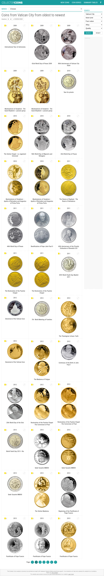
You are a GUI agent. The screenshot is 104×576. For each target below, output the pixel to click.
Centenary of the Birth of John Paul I (69, 364)
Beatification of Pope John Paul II (42, 246)
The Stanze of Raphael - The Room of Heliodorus (68, 200)
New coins (65, 2)
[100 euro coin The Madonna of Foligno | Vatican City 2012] (51, 341)
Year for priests (69, 92)
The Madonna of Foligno (42, 379)
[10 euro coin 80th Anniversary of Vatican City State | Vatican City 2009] (78, 25)
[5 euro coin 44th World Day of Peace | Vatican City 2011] (24, 208)
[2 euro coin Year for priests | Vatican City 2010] (78, 70)
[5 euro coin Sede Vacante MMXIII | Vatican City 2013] (51, 430)
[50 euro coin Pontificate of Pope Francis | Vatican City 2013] (78, 518)
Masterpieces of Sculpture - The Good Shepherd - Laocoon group (15, 110)
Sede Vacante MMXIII (42, 468)
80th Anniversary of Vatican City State (68, 64)
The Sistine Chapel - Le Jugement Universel (15, 155)
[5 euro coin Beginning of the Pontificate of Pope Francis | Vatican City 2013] (78, 473)
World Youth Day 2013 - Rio (15, 451)
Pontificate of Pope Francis (15, 556)
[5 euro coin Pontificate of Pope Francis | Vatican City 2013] (24, 518)
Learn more (71, 574)
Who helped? (55, 572)
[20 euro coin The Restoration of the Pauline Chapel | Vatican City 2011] (15, 272)
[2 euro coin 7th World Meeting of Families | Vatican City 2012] (51, 298)
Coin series (76, 2)
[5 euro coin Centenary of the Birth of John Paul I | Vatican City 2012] (78, 341)
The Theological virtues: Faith (68, 336)
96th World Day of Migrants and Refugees (41, 155)
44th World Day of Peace (15, 246)
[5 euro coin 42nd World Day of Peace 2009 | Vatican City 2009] (51, 25)
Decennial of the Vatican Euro (15, 319)
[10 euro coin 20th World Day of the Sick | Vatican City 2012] (24, 384)
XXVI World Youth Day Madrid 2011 (68, 276)
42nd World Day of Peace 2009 (42, 64)
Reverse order (18, 19)
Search (88, 33)
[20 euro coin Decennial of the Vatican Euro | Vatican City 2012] (15, 308)
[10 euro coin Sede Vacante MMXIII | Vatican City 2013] (78, 430)
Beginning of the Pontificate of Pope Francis (69, 512)
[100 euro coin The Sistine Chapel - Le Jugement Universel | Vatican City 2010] (24, 116)
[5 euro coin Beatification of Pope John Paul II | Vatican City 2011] (51, 208)
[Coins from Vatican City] (5, 25)
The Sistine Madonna (42, 511)
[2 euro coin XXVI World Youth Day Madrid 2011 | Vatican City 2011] (78, 253)
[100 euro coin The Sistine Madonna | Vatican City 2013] (51, 473)
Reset (98, 33)
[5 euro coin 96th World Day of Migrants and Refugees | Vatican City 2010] (51, 116)
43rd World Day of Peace (69, 154)
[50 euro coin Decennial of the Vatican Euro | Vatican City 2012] (15, 351)
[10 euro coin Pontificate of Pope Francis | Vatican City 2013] (51, 518)
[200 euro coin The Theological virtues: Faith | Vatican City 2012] (78, 298)
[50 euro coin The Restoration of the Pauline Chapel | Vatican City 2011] (42, 272)
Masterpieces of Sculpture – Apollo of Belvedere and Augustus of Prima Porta (15, 201)
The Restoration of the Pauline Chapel (15, 292)
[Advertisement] (93, 70)
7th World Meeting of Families (42, 320)
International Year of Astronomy (15, 47)
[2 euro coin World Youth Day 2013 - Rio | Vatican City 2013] (24, 430)
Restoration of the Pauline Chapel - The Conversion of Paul (42, 424)
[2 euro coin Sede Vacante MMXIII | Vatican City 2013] (24, 473)
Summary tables (91, 2)
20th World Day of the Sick (15, 423)
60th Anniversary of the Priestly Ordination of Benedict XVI (68, 247)
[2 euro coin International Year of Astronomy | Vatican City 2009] (24, 25)
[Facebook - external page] (100, 2)
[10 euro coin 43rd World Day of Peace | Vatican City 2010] (78, 116)
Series (4, 9)
